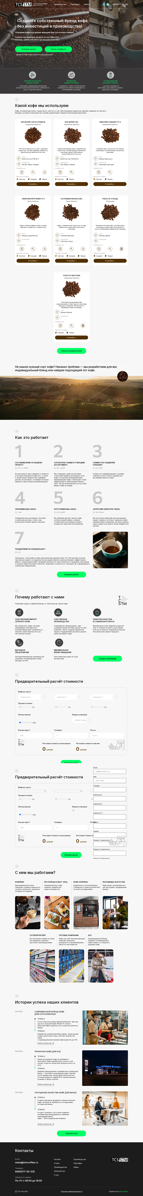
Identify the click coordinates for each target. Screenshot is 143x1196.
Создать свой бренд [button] (107, 659)
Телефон (96, 786)
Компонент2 (97, 804)
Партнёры (77, 1163)
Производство (60, 4)
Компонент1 (97, 795)
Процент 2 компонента (101, 849)
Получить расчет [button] (28, 49)
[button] (71, 1191)
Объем (95, 822)
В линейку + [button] (33, 184)
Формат (96, 831)
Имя (94, 777)
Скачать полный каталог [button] (71, 351)
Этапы (56, 1163)
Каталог (57, 1159)
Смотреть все (71, 1133)
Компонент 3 (97, 813)
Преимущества (60, 1167)
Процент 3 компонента (101, 858)
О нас (56, 1175)
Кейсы (86, 4)
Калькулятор (59, 1171)
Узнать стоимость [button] (58, 49)
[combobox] (32, 697)
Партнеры (75, 4)
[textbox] (32, 697)
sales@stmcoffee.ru (26, 1162)
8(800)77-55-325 (120, 4)
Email (95, 767)
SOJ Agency (124, 1191)
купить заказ (123, 20)
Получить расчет (71, 763)
